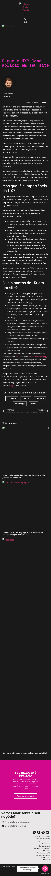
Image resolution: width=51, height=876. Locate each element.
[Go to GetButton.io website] (45, 873)
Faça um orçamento (25, 796)
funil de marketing (38, 356)
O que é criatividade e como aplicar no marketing (24, 753)
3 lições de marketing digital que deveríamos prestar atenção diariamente (22, 533)
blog (11, 385)
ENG (25, 22)
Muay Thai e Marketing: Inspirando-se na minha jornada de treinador (23, 476)
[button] (25, 14)
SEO (18, 356)
